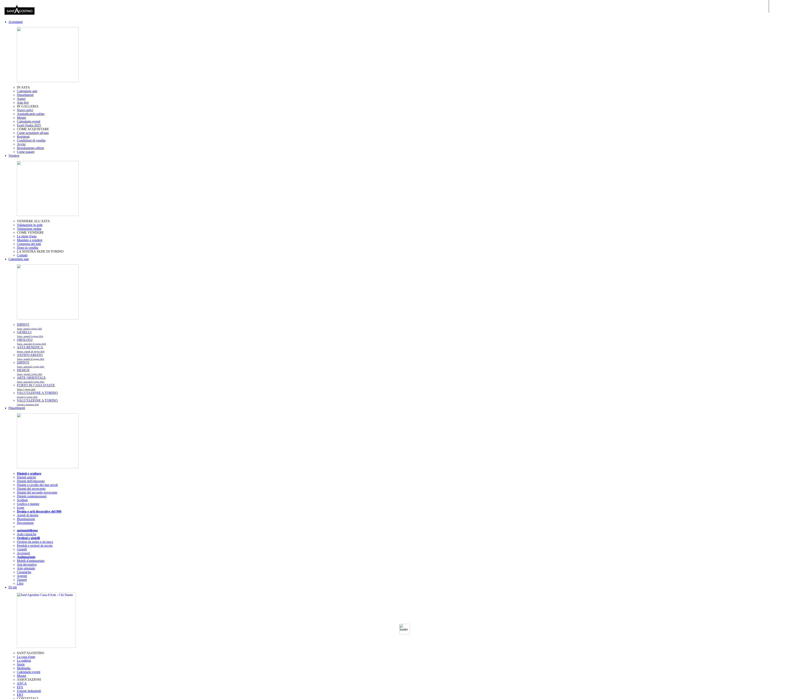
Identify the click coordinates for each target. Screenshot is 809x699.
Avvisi (21, 144)
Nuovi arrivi (25, 110)
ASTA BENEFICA (30, 349)
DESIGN (29, 371)
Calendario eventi (28, 121)
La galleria (24, 660)
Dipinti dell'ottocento (31, 481)
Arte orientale (26, 568)
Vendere (13, 155)
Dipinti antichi (26, 477)
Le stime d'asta (26, 236)
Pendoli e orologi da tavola (34, 545)
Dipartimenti (25, 95)
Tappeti (22, 579)
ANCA (22, 683)
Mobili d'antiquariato (30, 560)
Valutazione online (29, 228)
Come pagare (26, 152)
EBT (20, 694)
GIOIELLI (30, 333)
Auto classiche (26, 534)
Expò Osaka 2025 (29, 125)
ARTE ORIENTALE (31, 379)
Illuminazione (26, 519)
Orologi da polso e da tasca (35, 542)
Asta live (23, 102)
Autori (21, 98)
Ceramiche (24, 572)
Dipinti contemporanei (32, 496)
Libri (20, 583)
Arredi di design (27, 515)
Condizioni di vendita (31, 140)
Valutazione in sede (30, 225)
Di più (12, 587)
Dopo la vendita (27, 247)
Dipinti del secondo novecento (37, 492)
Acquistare (15, 22)
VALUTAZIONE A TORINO (37, 402)
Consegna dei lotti (29, 244)
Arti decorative (27, 564)
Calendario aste (27, 91)
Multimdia (24, 668)
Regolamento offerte (30, 148)
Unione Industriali (29, 691)
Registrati (23, 136)
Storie (21, 664)
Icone (20, 507)
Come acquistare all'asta (33, 133)
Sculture (22, 500)
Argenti (22, 576)
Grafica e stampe (28, 504)
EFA (20, 687)
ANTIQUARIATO (30, 356)
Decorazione (25, 523)
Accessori (23, 553)
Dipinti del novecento (31, 488)
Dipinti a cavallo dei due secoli (37, 485)
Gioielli (22, 549)
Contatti (22, 255)
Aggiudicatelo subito (30, 114)
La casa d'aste (26, 657)
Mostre (21, 117)
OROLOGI (31, 341)
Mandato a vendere (29, 240)
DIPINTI (29, 326)
